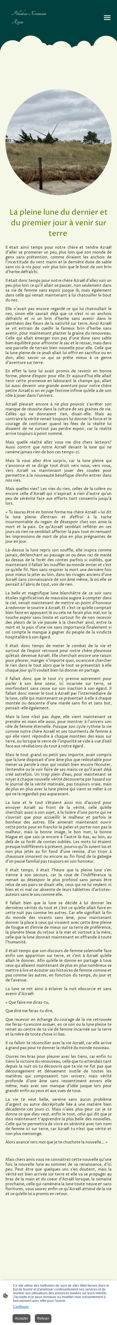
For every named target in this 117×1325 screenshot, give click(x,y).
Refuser (43, 1318)
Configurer (21, 1307)
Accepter (21, 1318)
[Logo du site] (31, 30)
